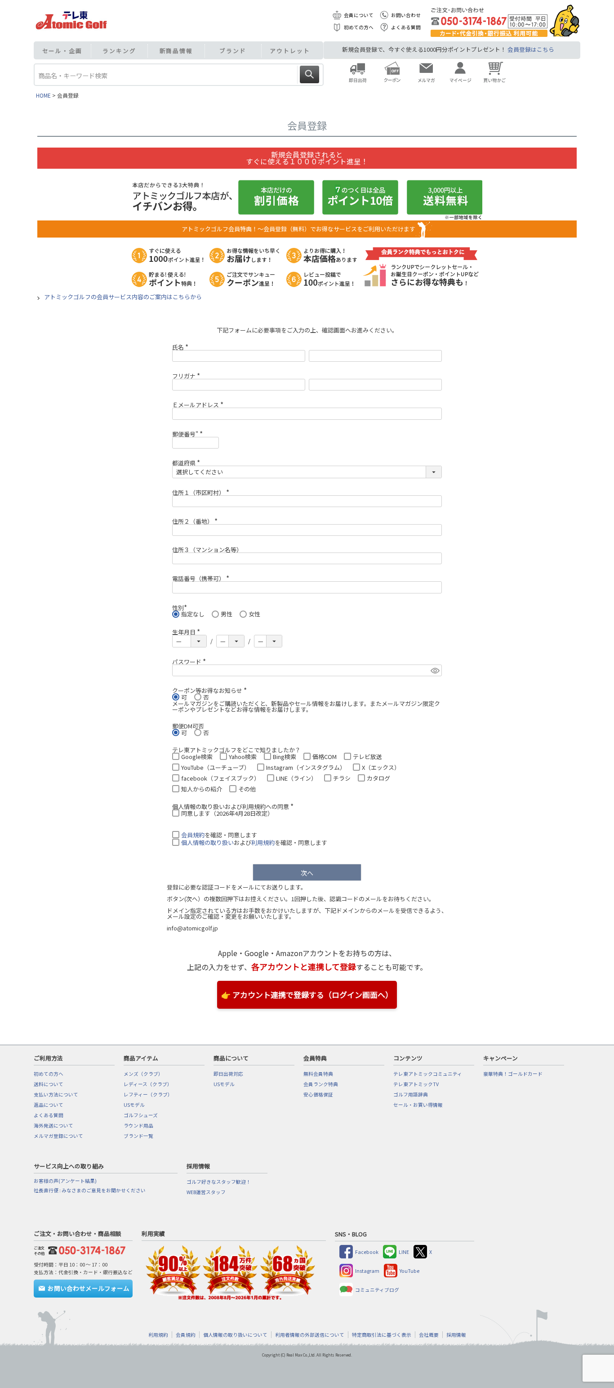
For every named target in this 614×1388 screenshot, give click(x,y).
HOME (43, 95)
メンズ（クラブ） (143, 1073)
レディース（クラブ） (148, 1084)
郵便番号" (188, 434)
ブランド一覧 (138, 1135)
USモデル (134, 1104)
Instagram (367, 1270)
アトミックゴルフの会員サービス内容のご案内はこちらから (123, 297)
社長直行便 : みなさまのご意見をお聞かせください (90, 1190)
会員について (359, 15)
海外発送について (53, 1125)
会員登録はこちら (530, 49)
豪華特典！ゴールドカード (513, 1073)
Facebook (366, 1252)
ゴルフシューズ (141, 1115)
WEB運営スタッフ (206, 1192)
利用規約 (263, 842)
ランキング (119, 50)
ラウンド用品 (138, 1125)
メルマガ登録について (58, 1135)
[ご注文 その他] (84, 1249)
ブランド (232, 50)
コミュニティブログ (377, 1289)
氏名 (181, 347)
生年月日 (187, 632)
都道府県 (187, 462)
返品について (48, 1104)
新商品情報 (176, 50)
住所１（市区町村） (202, 492)
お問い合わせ (406, 15)
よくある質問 (406, 27)
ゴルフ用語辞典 (410, 1094)
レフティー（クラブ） (148, 1094)
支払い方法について (56, 1094)
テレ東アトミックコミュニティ (427, 1073)
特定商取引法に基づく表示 (381, 1334)
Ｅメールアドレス (199, 404)
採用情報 (456, 1334)
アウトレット (290, 50)
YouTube (409, 1270)
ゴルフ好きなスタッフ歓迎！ (219, 1181)
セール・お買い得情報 (418, 1104)
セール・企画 (62, 50)
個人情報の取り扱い (207, 842)
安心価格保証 (318, 1094)
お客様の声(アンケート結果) (65, 1180)
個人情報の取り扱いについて (235, 1334)
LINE (404, 1252)
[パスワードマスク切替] (434, 670)
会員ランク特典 (320, 1084)
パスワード (190, 661)
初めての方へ (359, 27)
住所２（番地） (196, 521)
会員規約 (193, 835)
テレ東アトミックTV (416, 1084)
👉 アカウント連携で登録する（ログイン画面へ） (307, 994)
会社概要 (429, 1334)
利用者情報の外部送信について (309, 1334)
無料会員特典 (318, 1073)
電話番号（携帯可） (202, 578)
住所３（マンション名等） (207, 549)
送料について (48, 1084)
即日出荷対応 (228, 1073)
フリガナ (187, 376)
